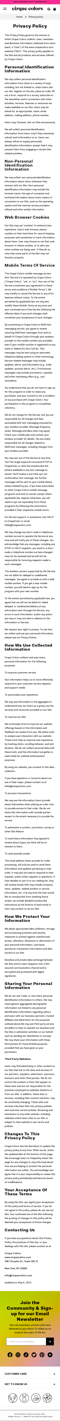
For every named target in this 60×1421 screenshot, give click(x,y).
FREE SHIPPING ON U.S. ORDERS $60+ (30, 2)
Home (19, 17)
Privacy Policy (14, 1417)
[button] (5, 8)
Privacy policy (36, 17)
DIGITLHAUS (48, 1417)
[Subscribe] (50, 1341)
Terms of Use (29, 1417)
